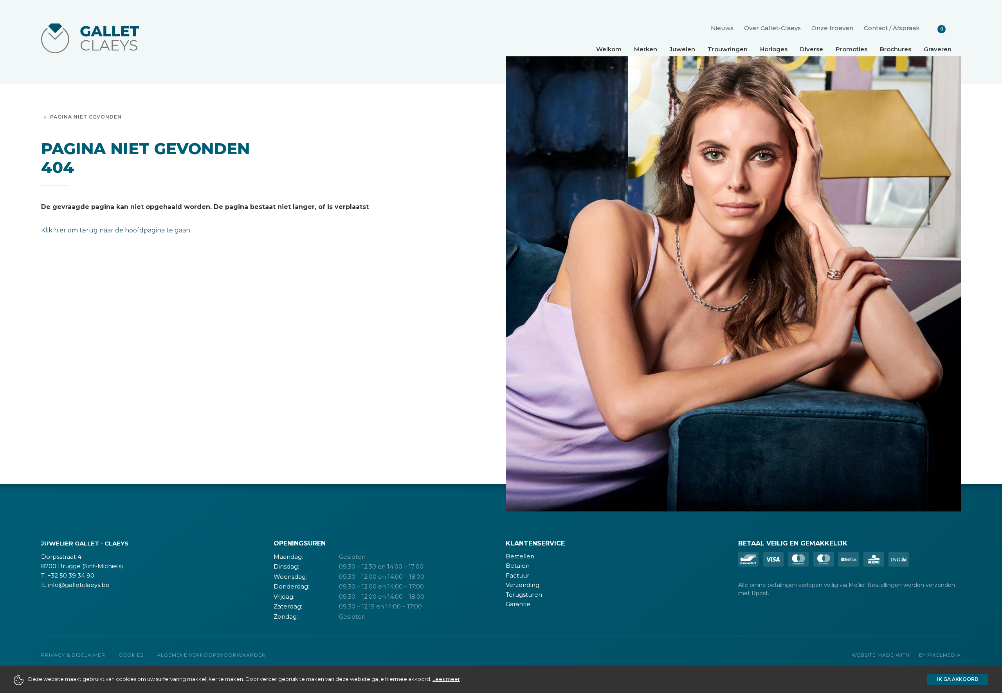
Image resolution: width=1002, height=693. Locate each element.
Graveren (938, 49)
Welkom (609, 49)
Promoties (851, 49)
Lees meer (446, 679)
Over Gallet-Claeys (772, 28)
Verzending (522, 585)
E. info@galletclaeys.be (75, 585)
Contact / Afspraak (892, 28)
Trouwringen (728, 49)
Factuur (517, 575)
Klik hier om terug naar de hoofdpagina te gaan (115, 230)
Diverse (811, 49)
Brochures (895, 49)
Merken (645, 49)
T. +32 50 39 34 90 (67, 575)
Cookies (131, 655)
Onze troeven (832, 28)
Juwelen (682, 49)
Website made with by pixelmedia (906, 655)
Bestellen (520, 556)
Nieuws (722, 28)
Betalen (518, 565)
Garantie (518, 604)
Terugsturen (524, 594)
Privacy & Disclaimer (73, 655)
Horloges (774, 49)
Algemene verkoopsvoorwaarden (211, 655)
